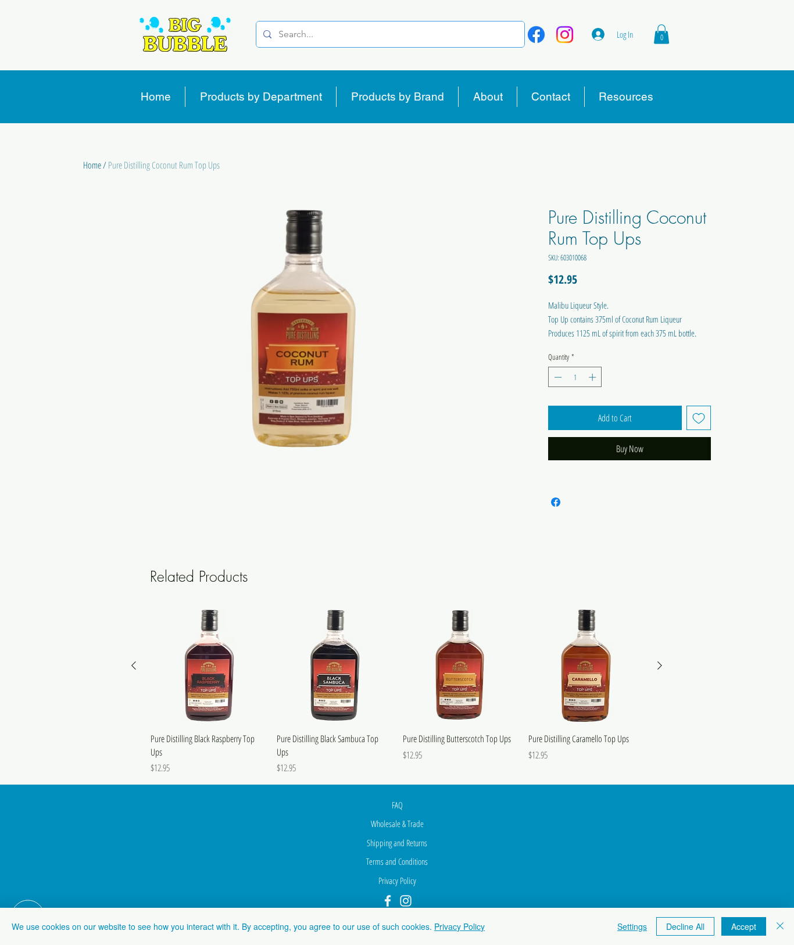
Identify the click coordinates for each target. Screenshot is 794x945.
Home (92, 165)
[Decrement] (557, 377)
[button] (661, 34)
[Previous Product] (134, 665)
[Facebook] (536, 34)
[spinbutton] (575, 377)
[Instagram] (564, 34)
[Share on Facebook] (556, 502)
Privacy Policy (459, 926)
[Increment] (593, 377)
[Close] (780, 926)
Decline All (685, 926)
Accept (743, 926)
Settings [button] (632, 926)
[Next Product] (660, 665)
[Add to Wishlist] (698, 418)
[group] (397, 691)
